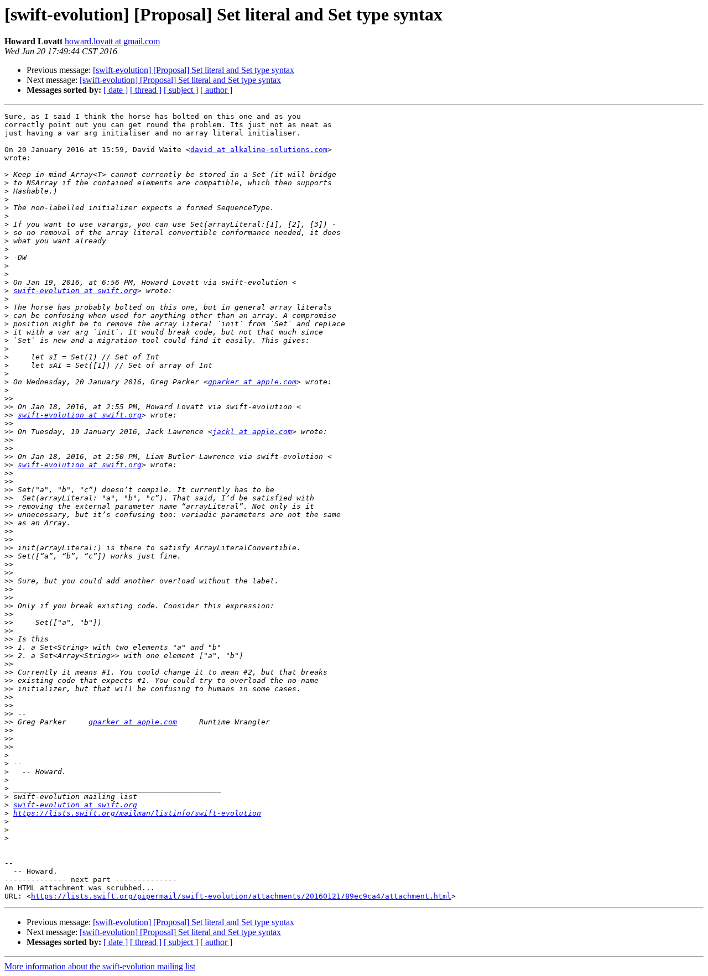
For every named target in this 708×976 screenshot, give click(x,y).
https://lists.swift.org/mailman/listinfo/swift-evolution (137, 813)
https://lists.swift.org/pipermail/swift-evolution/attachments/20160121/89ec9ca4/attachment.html (241, 896)
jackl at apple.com (252, 431)
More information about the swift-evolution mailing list (99, 966)
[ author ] (216, 90)
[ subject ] (181, 90)
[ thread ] (146, 90)
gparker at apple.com (252, 382)
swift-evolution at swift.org (75, 290)
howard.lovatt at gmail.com (112, 41)
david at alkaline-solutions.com (258, 149)
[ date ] (115, 90)
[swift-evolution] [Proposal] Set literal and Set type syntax (193, 70)
